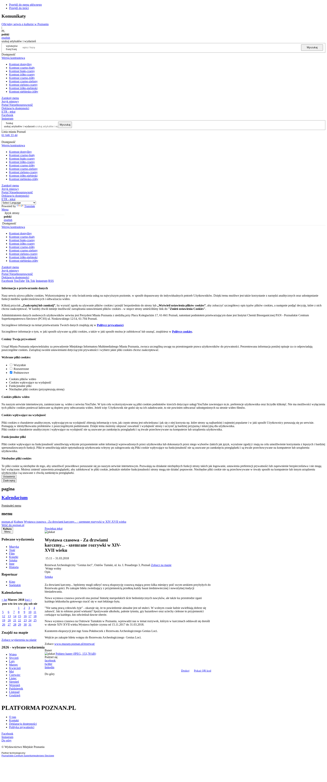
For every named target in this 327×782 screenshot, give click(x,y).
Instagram (7, 118)
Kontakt (14, 720)
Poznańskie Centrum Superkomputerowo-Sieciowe (28, 755)
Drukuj (185, 670)
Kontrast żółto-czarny (22, 74)
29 (19, 624)
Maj (11, 671)
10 (29, 612)
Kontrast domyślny (20, 64)
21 (14, 620)
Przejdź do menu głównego (25, 4)
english (6, 37)
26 (3, 624)
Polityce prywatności (110, 325)
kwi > (28, 599)
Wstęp (13, 654)
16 (25, 616)
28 (14, 624)
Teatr (12, 550)
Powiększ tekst (53, 528)
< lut (4, 599)
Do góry (50, 674)
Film (12, 553)
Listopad (14, 692)
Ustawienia (9, 476)
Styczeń (14, 657)
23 (25, 620)
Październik (16, 688)
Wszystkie (20, 365)
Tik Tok (30, 280)
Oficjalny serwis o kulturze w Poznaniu (25, 24)
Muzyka (14, 546)
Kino (12, 581)
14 (14, 616)
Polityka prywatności (21, 727)
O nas (12, 717)
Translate (29, 206)
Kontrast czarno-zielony (23, 81)
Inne (11, 563)
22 (19, 620)
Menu (5, 209)
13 (9, 616)
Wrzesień (14, 685)
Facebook (7, 115)
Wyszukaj (312, 47)
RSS (51, 280)
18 (35, 616)
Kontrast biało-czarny (22, 71)
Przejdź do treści (19, 8)
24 (29, 620)
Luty (12, 661)
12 (3, 616)
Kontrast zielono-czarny (23, 84)
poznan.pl (7, 521)
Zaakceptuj (9, 480)
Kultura (18, 521)
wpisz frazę (15, 47)
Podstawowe (21, 372)
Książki (13, 557)
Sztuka (13, 560)
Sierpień (14, 681)
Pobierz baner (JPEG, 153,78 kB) (76, 653)
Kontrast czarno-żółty (22, 78)
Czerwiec (14, 675)
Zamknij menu (10, 98)
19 (3, 620)
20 (9, 620)
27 (9, 624)
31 (29, 624)
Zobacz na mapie (161, 565)
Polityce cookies (182, 331)
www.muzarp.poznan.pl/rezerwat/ (74, 643)
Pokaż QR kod (202, 670)
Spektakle (15, 585)
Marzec (13, 664)
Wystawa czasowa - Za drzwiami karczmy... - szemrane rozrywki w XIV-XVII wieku (75, 521)
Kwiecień (15, 668)
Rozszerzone (21, 368)
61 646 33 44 (9, 135)
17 (29, 616)
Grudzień (14, 695)
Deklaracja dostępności (23, 723)
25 (35, 620)
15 (19, 616)
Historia (14, 567)
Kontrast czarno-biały (22, 67)
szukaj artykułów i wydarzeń (19, 126)
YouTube (19, 280)
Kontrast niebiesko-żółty (23, 91)
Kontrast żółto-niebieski (23, 88)
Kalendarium (15, 497)
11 (34, 612)
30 (25, 624)
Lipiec (13, 678)
